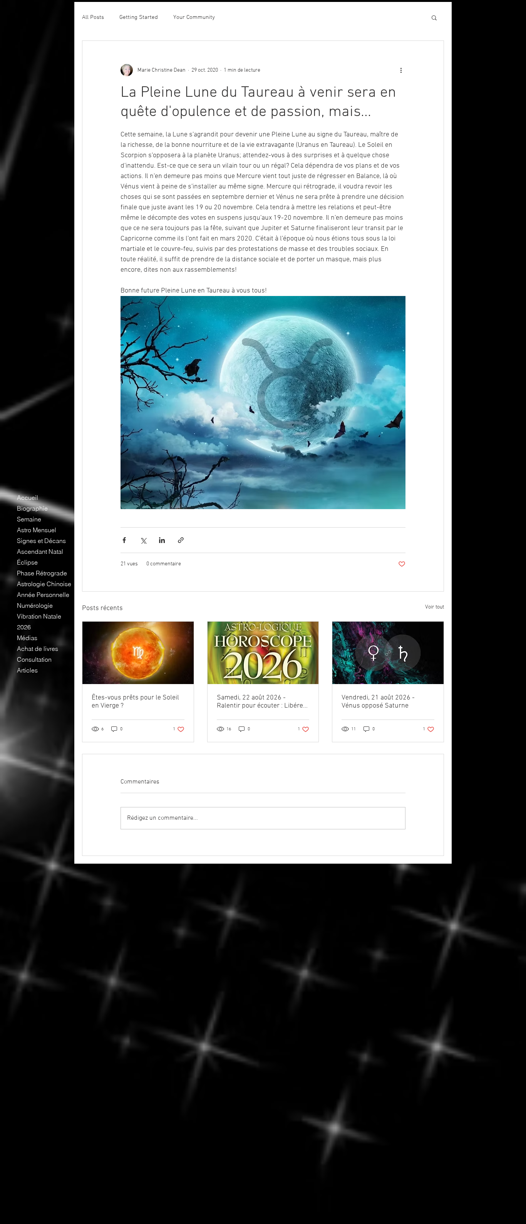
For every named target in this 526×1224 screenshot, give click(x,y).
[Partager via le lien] (180, 540)
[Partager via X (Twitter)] (143, 540)
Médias (27, 638)
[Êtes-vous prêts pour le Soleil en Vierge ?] (138, 653)
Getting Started (138, 17)
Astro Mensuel (36, 530)
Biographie (32, 508)
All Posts (93, 17)
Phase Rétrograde (42, 573)
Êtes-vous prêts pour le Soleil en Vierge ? (135, 702)
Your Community (194, 17)
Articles (27, 670)
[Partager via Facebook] (124, 540)
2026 (24, 627)
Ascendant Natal (40, 551)
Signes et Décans (41, 541)
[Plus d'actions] (400, 70)
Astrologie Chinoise (44, 584)
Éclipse (27, 562)
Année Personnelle (43, 595)
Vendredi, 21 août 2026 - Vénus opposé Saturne (378, 702)
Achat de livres (37, 648)
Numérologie (35, 605)
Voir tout (434, 607)
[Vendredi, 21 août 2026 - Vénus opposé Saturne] (388, 653)
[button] (434, 17)
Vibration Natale (39, 616)
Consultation (34, 659)
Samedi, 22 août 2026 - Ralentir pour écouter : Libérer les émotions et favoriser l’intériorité (261, 702)
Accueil (27, 497)
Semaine (29, 519)
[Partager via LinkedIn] (162, 540)
